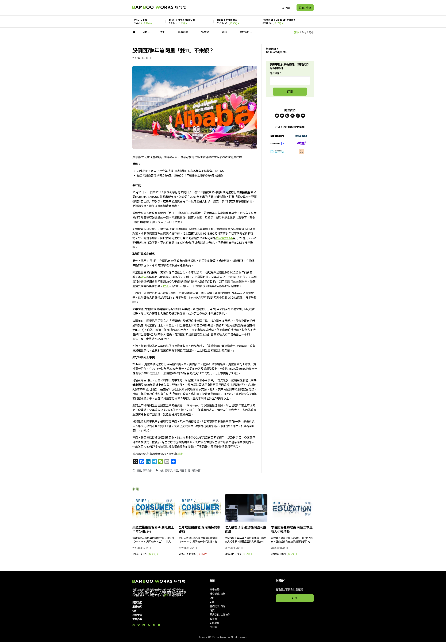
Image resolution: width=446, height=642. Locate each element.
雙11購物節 (194, 470)
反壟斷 (168, 470)
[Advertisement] (234, 7)
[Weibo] (298, 116)
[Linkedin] (287, 116)
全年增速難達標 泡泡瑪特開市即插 (199, 529)
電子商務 (147, 470)
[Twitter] (282, 116)
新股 (224, 32)
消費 (138, 470)
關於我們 (244, 32)
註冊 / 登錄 (305, 7)
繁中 (296, 32)
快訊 (162, 32)
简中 (311, 32)
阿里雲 (183, 470)
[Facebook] (277, 116)
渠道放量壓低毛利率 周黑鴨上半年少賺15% (153, 529)
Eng (304, 32)
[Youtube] (303, 116)
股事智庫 (183, 32)
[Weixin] (292, 116)
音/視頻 (205, 32)
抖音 (175, 470)
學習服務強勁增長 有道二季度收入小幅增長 (292, 529)
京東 (161, 470)
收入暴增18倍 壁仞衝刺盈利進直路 (245, 529)
